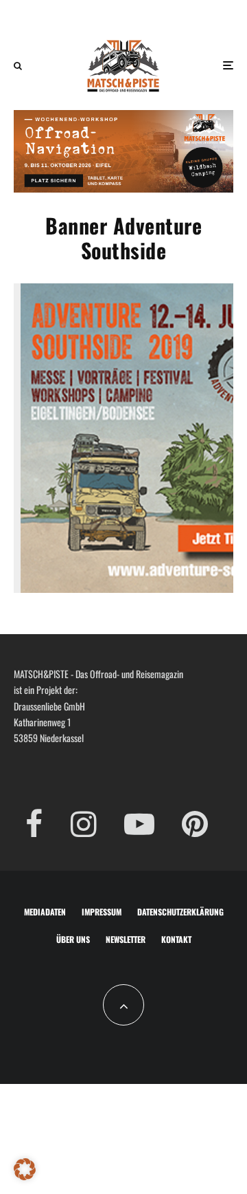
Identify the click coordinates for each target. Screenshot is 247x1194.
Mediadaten (45, 912)
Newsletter (125, 939)
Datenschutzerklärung (180, 912)
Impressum (101, 912)
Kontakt (176, 939)
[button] (24, 1169)
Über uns (73, 939)
